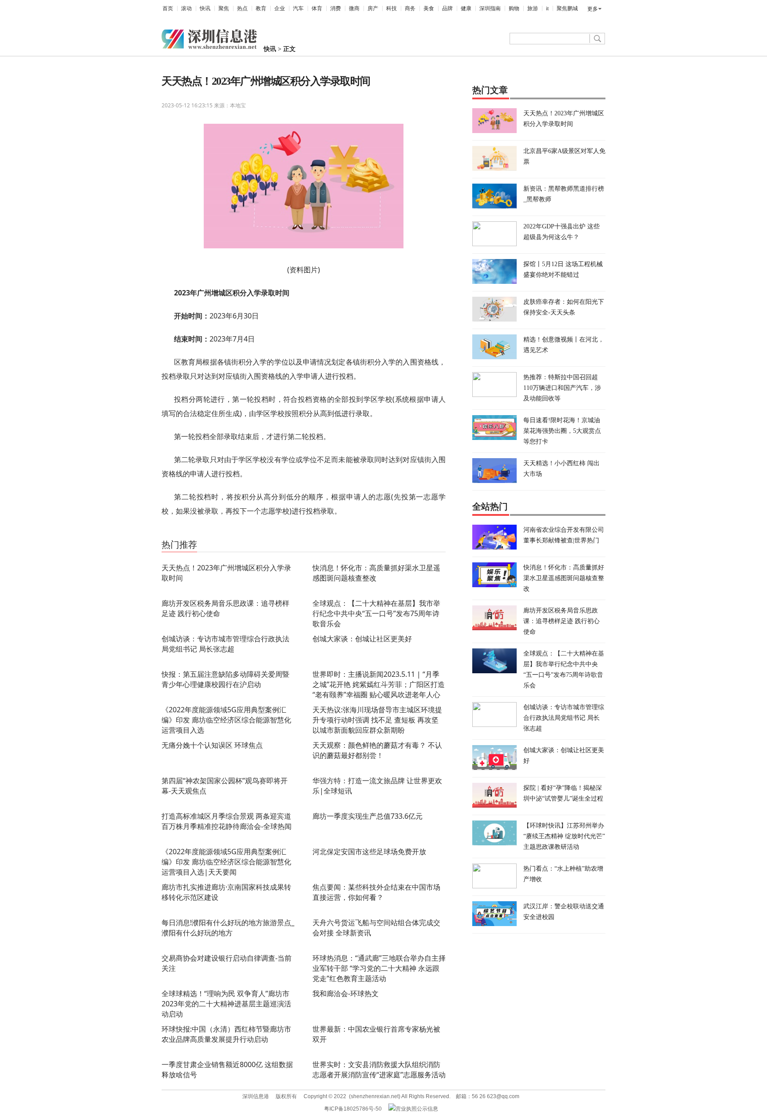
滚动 (186, 8)
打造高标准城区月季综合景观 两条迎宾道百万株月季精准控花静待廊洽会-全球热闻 (227, 821)
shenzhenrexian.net (375, 1096)
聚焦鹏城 (567, 8)
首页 (167, 8)
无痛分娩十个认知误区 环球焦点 (212, 745)
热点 (242, 8)
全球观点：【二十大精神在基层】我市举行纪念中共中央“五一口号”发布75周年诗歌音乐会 (376, 613)
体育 (317, 8)
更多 (592, 9)
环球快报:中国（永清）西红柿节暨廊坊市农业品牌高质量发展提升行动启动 (226, 1034)
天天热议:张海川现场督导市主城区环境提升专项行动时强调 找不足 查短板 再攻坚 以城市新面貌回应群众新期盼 (377, 720)
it (547, 8)
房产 (373, 8)
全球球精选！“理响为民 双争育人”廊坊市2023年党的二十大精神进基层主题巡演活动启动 (226, 1004)
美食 (428, 8)
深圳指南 (490, 8)
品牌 (447, 8)
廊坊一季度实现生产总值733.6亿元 (367, 816)
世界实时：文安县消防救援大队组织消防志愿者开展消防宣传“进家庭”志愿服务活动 (379, 1070)
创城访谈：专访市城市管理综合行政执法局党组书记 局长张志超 (225, 644)
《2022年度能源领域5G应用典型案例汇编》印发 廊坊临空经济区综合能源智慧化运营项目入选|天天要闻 (226, 862)
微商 (354, 8)
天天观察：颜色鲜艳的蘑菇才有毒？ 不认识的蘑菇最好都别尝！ (377, 750)
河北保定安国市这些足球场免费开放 (369, 851)
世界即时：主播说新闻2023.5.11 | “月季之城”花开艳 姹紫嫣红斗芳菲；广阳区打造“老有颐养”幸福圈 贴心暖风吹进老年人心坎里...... (378, 689)
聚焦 (223, 8)
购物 (514, 8)
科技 (391, 8)
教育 (261, 8)
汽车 (298, 8)
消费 (335, 8)
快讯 (205, 8)
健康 (466, 8)
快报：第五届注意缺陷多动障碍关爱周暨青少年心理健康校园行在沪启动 (225, 679)
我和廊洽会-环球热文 (345, 993)
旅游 (532, 8)
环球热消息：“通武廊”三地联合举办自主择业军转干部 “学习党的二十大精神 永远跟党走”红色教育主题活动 (379, 968)
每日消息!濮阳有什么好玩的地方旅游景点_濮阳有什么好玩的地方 (228, 928)
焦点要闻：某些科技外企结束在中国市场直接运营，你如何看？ (376, 892)
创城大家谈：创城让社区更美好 (362, 639)
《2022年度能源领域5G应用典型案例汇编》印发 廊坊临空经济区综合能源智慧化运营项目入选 (226, 720)
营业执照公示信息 (416, 1109)
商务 (410, 8)
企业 (279, 8)
